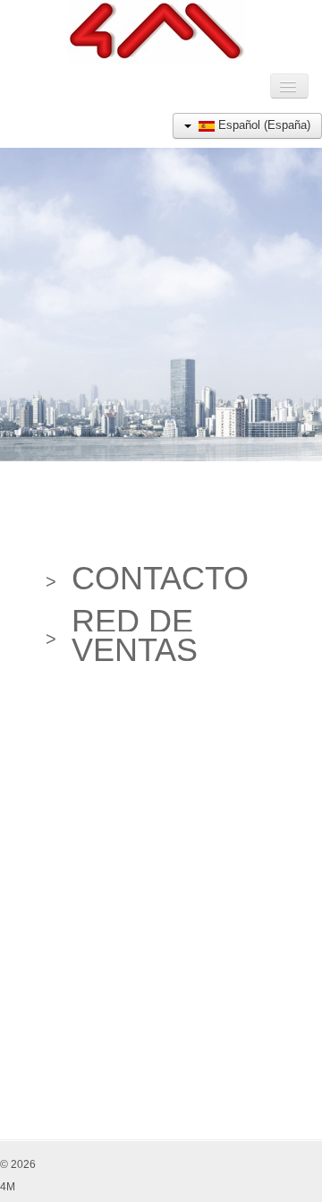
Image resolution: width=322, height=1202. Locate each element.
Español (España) (262, 125)
